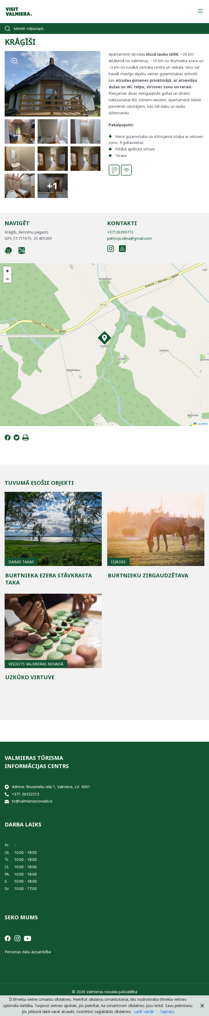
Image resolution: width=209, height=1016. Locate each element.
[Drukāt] (25, 439)
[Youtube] (27, 937)
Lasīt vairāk (144, 1011)
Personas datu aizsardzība (28, 951)
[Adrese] (7, 787)
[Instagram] (17, 937)
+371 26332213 (25, 794)
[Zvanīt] (7, 794)
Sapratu (167, 1011)
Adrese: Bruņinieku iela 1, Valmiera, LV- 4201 (51, 786)
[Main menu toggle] (200, 11)
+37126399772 (120, 232)
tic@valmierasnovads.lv (32, 801)
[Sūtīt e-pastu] (7, 801)
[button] (104, 338)
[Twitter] (17, 439)
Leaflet (202, 424)
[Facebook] (8, 439)
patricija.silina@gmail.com (129, 238)
